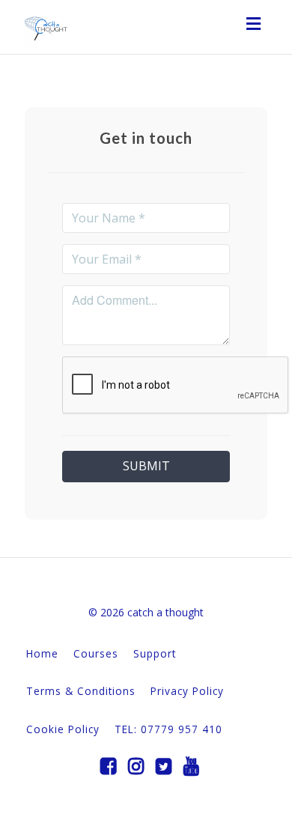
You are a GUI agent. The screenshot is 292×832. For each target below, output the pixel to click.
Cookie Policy (63, 729)
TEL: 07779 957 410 (168, 729)
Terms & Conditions (81, 691)
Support (154, 653)
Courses (95, 653)
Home (42, 653)
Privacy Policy (187, 691)
